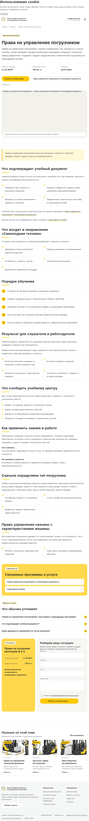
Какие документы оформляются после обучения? (26, 631)
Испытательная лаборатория (48, 800)
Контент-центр (72, 791)
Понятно (4, 14)
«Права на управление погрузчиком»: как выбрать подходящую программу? (39, 617)
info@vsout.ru (59, 815)
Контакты (70, 802)
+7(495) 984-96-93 (73, 19)
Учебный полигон (49, 804)
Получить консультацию (15, 79)
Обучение (12, 27)
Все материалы (78, 735)
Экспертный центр (49, 795)
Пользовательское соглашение (11, 818)
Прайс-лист (71, 798)
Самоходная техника (57, 220)
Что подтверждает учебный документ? (21, 624)
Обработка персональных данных (76, 815)
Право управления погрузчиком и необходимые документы (57, 79)
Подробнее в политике (18, 9)
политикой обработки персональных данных (65, 695)
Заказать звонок (12, 805)
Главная (4, 27)
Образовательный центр (52, 791)
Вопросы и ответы (73, 795)
